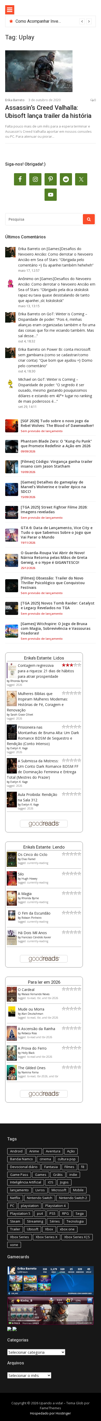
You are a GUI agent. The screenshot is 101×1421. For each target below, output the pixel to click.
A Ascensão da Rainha (36, 1028)
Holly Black (28, 1053)
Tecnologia (75, 1221)
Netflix (15, 1197)
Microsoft (59, 1190)
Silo (21, 874)
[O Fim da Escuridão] (12, 919)
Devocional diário (24, 1166)
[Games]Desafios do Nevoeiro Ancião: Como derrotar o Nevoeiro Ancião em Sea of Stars (55, 254)
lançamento (19, 1190)
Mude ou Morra (31, 1009)
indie (73, 1174)
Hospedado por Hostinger (50, 1413)
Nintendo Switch (39, 1197)
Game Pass (19, 1174)
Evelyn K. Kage (19, 748)
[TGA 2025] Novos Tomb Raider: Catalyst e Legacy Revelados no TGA (58, 605)
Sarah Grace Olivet (21, 714)
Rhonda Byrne (19, 681)
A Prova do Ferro (32, 1048)
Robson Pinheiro (31, 918)
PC (12, 1205)
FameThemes (50, 1408)
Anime (34, 1151)
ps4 (40, 1213)
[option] (54, 21)
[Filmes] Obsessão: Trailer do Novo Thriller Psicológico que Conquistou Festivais (53, 583)
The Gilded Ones (32, 1067)
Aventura (53, 1151)
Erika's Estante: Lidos (44, 658)
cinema (45, 1159)
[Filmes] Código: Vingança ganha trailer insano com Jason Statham (56, 464)
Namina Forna (30, 1072)
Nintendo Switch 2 (73, 1197)
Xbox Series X (46, 1237)
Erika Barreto (15, 100)
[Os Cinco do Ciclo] (12, 865)
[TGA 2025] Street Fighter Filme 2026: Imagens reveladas (54, 509)
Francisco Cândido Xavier (36, 937)
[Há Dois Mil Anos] (12, 943)
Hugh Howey (29, 878)
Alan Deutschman (32, 1013)
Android (16, 1151)
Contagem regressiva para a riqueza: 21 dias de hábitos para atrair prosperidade (46, 671)
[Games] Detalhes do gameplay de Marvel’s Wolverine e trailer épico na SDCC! (53, 487)
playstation (30, 1205)
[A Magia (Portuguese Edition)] (12, 904)
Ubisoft (32, 1229)
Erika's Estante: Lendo (44, 847)
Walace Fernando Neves (35, 994)
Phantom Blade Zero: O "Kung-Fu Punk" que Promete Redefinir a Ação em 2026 (56, 443)
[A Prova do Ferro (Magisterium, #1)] (12, 1059)
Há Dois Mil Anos (32, 932)
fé (82, 1166)
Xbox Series (19, 1237)
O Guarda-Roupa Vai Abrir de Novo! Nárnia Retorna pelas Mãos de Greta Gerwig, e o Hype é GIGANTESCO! (54, 558)
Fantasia (51, 1166)
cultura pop (67, 1159)
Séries (55, 1221)
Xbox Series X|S (77, 1237)
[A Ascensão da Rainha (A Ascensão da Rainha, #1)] (12, 1039)
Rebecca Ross (29, 1033)
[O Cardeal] (12, 1000)
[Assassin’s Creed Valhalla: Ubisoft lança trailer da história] (50, 71)
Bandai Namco (21, 1159)
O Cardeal (26, 989)
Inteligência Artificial (25, 1182)
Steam (15, 1221)
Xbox (49, 1229)
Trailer (15, 1229)
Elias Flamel (28, 859)
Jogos (64, 1182)
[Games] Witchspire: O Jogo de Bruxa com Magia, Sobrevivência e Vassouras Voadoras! (55, 628)
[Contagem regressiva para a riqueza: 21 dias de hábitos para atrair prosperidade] (12, 677)
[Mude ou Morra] (12, 1015)
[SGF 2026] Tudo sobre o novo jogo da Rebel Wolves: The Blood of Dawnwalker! (57, 423)
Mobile (78, 1190)
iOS (50, 1182)
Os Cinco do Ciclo (32, 854)
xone (14, 1244)
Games (40, 1174)
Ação (71, 1151)
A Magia (25, 893)
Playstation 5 (20, 1213)
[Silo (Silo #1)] (12, 884)
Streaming (35, 1221)
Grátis (58, 1174)
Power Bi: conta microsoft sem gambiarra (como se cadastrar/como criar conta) (54, 355)
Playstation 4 (55, 1205)
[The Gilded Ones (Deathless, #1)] (12, 1078)
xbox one (67, 1229)
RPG (65, 1213)
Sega (80, 1213)
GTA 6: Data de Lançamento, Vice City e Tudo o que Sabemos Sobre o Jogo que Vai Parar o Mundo (56, 532)
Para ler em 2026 (44, 982)
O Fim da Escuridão (34, 913)
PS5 (52, 1213)
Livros (40, 1190)
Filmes (69, 1166)
